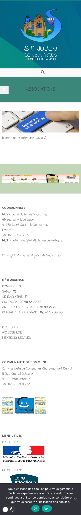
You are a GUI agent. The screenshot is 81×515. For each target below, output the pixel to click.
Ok (35, 508)
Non (47, 508)
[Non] (75, 499)
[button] (9, 509)
